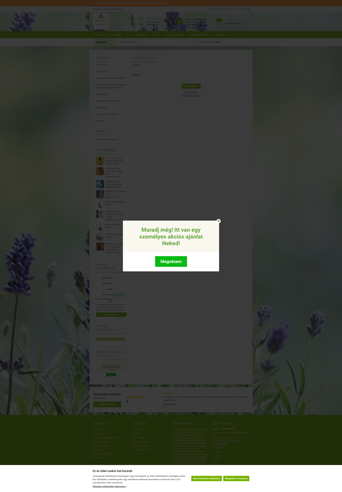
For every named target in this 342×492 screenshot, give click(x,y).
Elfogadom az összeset (236, 478)
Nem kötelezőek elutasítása (206, 478)
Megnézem (171, 261)
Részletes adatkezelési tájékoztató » (110, 486)
